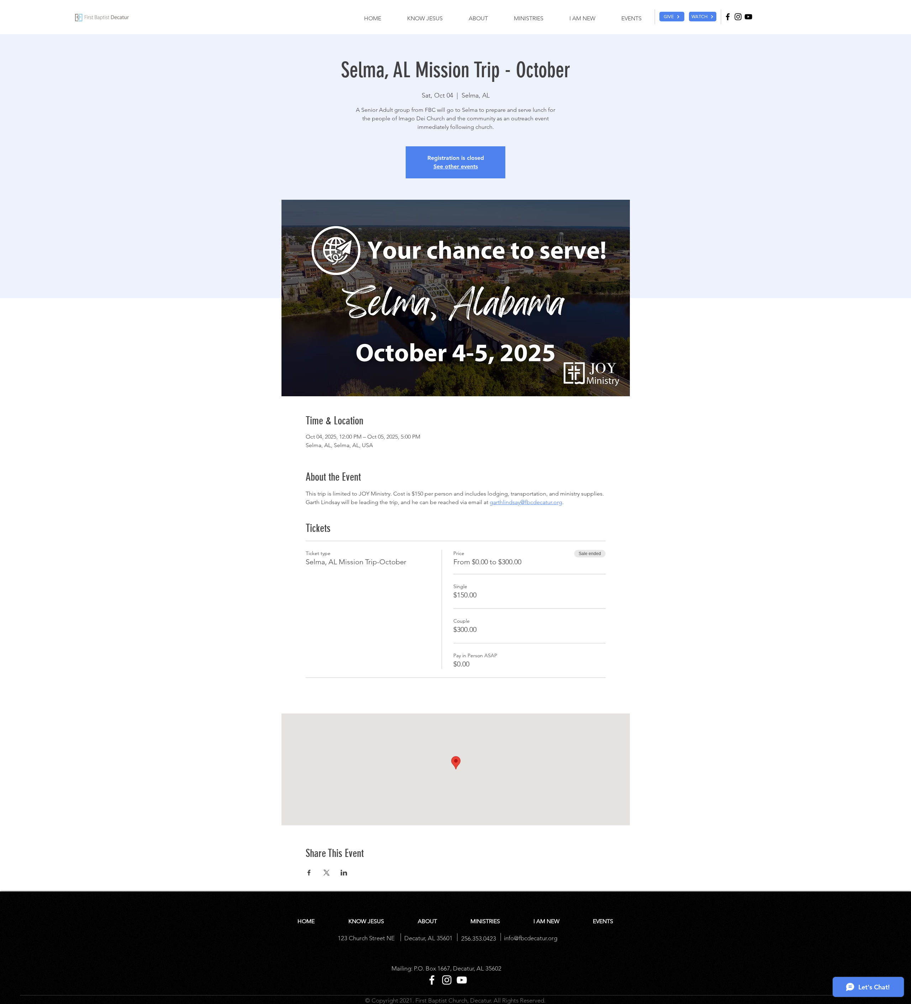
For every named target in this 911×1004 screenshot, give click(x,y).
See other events (455, 166)
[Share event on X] (326, 872)
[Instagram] (738, 16)
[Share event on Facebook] (309, 872)
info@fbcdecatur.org (530, 938)
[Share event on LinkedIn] (344, 872)
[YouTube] (748, 16)
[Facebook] (727, 16)
